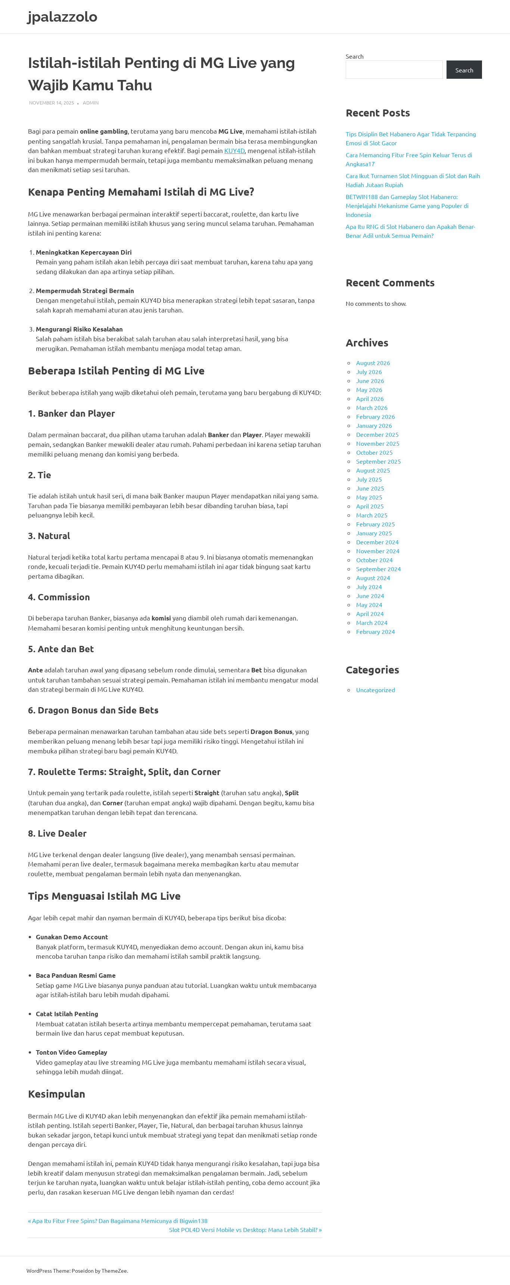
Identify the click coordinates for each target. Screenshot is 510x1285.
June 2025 (370, 488)
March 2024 (372, 622)
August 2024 (373, 577)
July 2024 (369, 586)
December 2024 (377, 541)
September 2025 (378, 461)
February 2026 (375, 416)
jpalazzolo (62, 16)
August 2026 (373, 362)
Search (355, 56)
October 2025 (374, 452)
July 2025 (369, 479)
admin (91, 102)
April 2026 (370, 398)
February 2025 (375, 524)
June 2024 (370, 595)
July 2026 (369, 371)
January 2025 (374, 532)
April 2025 (370, 506)
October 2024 (374, 559)
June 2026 (370, 380)
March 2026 (372, 407)
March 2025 (372, 515)
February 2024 (375, 631)
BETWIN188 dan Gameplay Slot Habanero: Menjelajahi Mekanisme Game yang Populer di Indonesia (407, 205)
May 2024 (369, 604)
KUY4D (234, 150)
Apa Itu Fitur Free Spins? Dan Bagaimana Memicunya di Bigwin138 (120, 1220)
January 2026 (374, 425)
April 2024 (370, 613)
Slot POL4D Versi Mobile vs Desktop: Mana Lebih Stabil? (243, 1229)
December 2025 (377, 434)
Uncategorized (375, 689)
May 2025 (369, 497)
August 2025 (373, 470)
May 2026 (369, 389)
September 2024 (378, 568)
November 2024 (377, 550)
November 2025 (377, 443)
